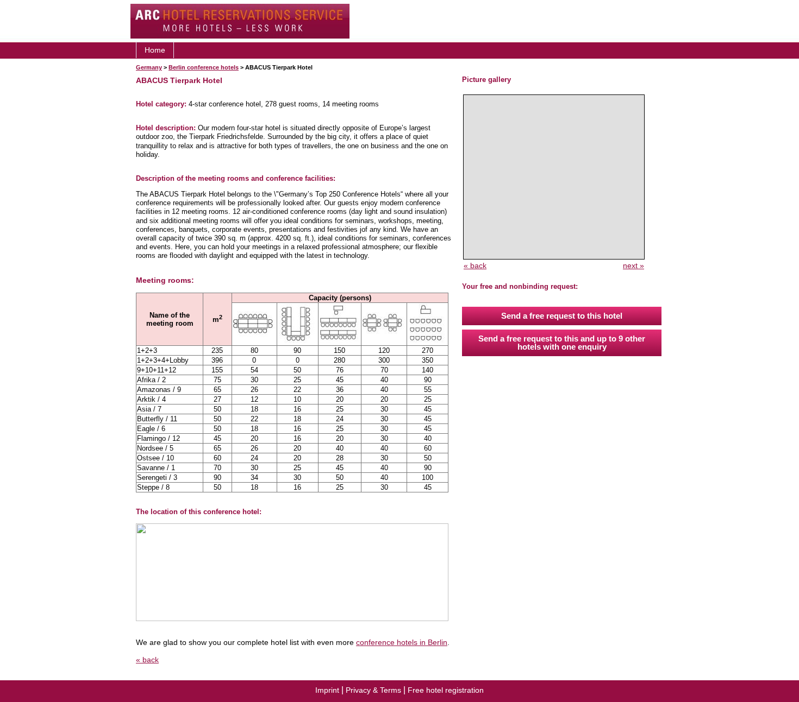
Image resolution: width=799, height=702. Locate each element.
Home (155, 50)
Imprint (327, 690)
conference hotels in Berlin (401, 642)
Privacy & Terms (373, 690)
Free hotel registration (446, 690)
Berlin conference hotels (203, 67)
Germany (149, 67)
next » (633, 265)
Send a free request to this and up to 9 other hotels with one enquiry (561, 342)
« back (147, 659)
